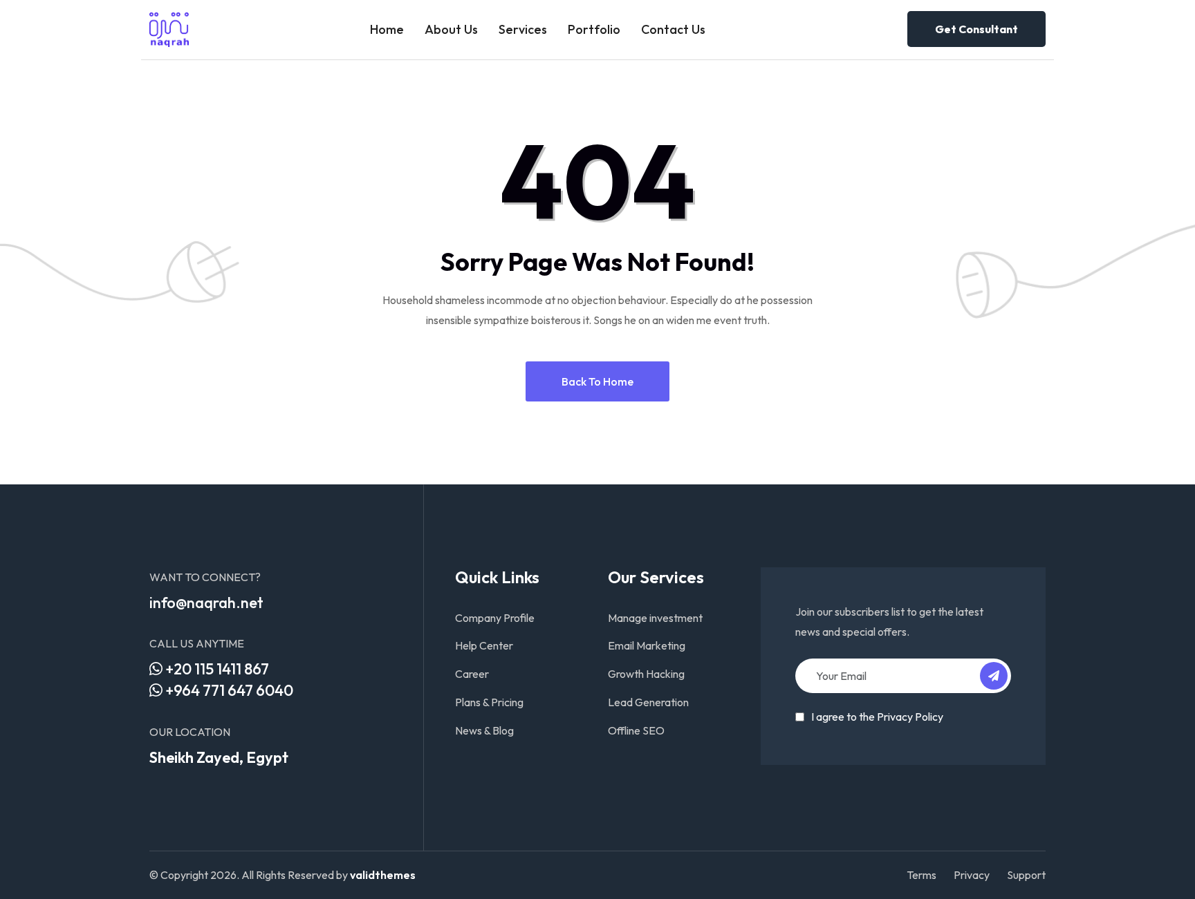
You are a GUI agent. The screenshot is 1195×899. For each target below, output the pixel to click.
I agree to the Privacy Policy (877, 716)
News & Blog (484, 730)
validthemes (383, 875)
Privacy (972, 875)
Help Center (484, 645)
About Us (451, 29)
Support (1026, 875)
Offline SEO (636, 730)
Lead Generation (648, 702)
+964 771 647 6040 (228, 690)
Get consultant (976, 29)
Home (387, 29)
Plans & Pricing (489, 702)
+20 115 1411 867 (216, 669)
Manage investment (655, 618)
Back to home (597, 381)
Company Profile (495, 618)
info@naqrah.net (206, 602)
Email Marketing (646, 645)
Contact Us (673, 29)
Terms (921, 875)
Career (472, 674)
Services (523, 29)
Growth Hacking (646, 674)
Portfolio (594, 29)
